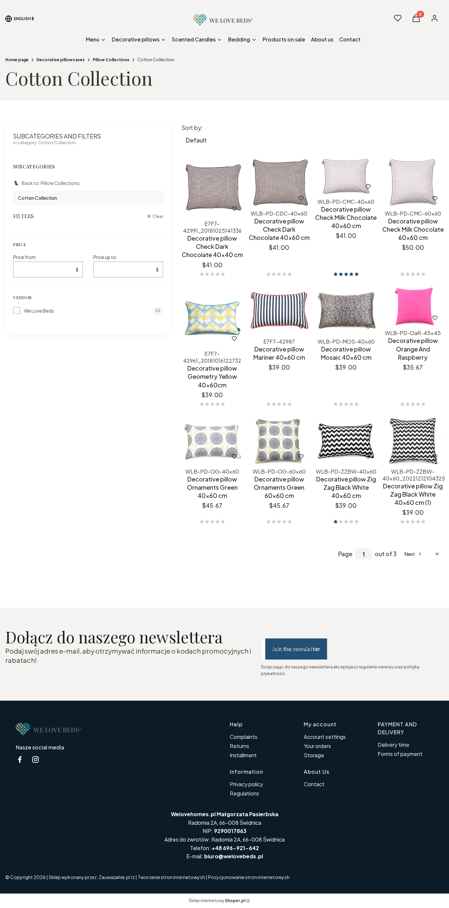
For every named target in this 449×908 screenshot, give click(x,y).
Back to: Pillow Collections (51, 183)
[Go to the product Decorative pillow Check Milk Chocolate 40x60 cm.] (346, 176)
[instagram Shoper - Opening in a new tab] (35, 759)
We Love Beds (39, 311)
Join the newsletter (296, 648)
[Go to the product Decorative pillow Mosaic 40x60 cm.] (346, 310)
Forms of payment (400, 753)
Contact (314, 784)
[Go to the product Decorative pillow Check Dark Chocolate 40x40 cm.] (212, 188)
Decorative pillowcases (60, 59)
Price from (24, 257)
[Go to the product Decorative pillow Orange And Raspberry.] (413, 306)
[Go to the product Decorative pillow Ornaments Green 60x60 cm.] (279, 440)
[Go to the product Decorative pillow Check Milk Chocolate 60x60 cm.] (413, 182)
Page (345, 554)
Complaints (243, 736)
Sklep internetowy (217, 900)
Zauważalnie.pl (114, 877)
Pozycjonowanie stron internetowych (249, 877)
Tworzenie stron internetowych (171, 877)
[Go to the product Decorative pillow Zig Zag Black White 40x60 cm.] (346, 440)
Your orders (317, 745)
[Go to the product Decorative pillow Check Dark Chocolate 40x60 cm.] (279, 182)
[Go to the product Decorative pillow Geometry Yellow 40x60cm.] (212, 317)
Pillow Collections (111, 59)
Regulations (244, 793)
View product (203, 208)
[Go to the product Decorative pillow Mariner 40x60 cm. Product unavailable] (279, 310)
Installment (243, 755)
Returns (239, 745)
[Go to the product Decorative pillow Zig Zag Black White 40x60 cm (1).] (413, 440)
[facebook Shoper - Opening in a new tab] (20, 759)
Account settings (325, 736)
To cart (270, 198)
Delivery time (393, 744)
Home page (17, 59)
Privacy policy (246, 784)
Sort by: (192, 127)
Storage (314, 755)
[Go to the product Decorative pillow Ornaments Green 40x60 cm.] (212, 440)
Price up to (104, 257)
